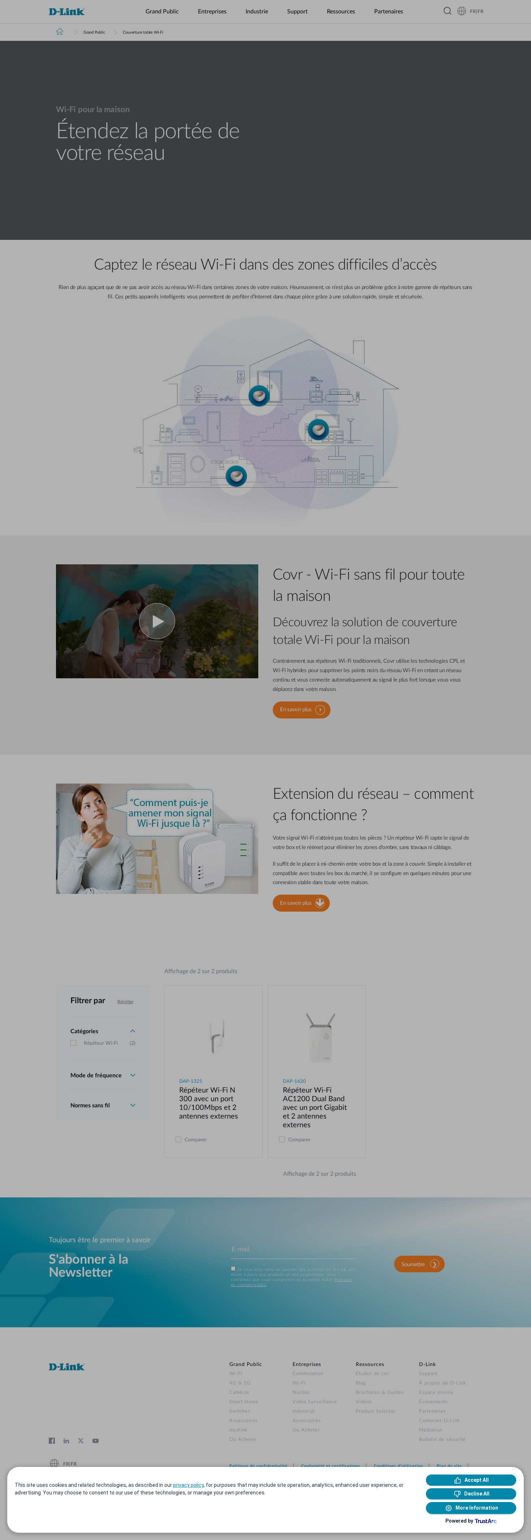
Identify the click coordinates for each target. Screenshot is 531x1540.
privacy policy (188, 1485)
